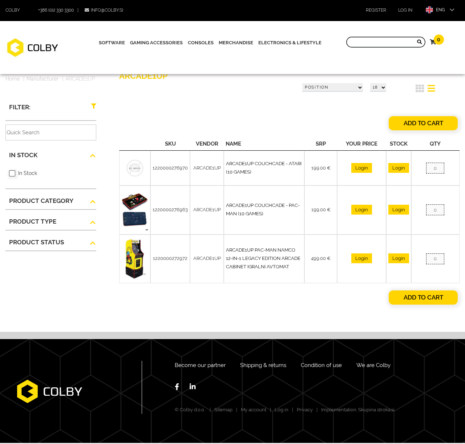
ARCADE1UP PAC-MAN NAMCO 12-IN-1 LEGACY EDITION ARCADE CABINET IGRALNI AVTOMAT (263, 258)
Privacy (305, 409)
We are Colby (373, 365)
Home (12, 79)
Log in (405, 10)
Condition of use (321, 365)
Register (376, 10)
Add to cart (423, 123)
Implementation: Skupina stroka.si (358, 409)
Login (361, 168)
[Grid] (420, 89)
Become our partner (200, 365)
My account (253, 409)
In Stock (27, 173)
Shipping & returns (263, 365)
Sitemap (223, 409)
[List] (431, 89)
